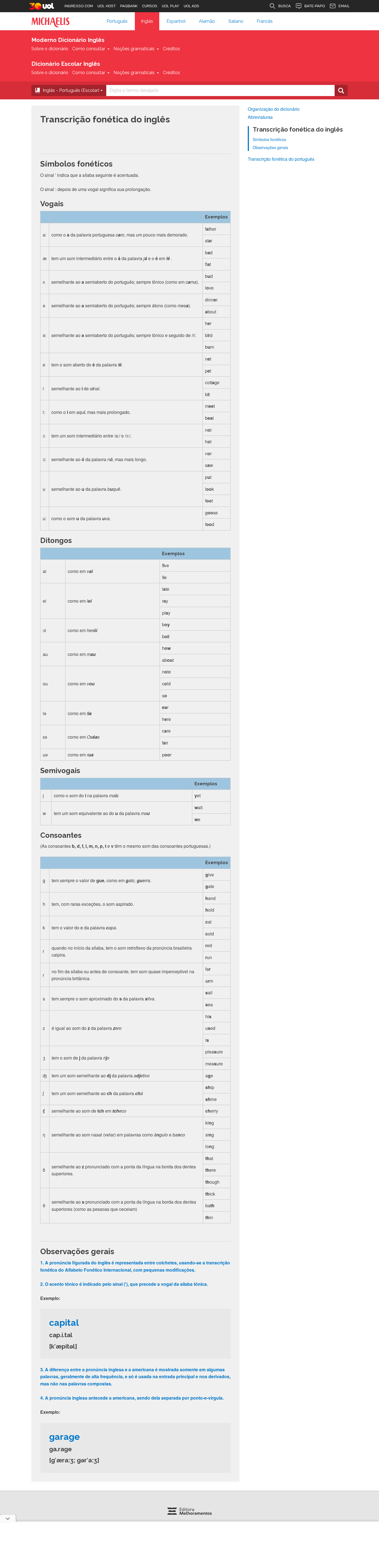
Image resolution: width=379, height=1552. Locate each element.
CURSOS (149, 6)
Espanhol (176, 21)
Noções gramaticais (134, 48)
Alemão (207, 21)
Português (117, 21)
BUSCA (284, 6)
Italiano (235, 21)
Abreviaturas (260, 117)
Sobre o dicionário (49, 48)
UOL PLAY (170, 6)
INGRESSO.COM (78, 6)
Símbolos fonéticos (269, 139)
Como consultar (88, 48)
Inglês (147, 21)
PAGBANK (129, 6)
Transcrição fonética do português (281, 159)
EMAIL (344, 6)
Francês (265, 21)
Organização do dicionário (274, 109)
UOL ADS (191, 6)
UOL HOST (106, 6)
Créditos (171, 48)
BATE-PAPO (314, 6)
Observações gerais (270, 147)
